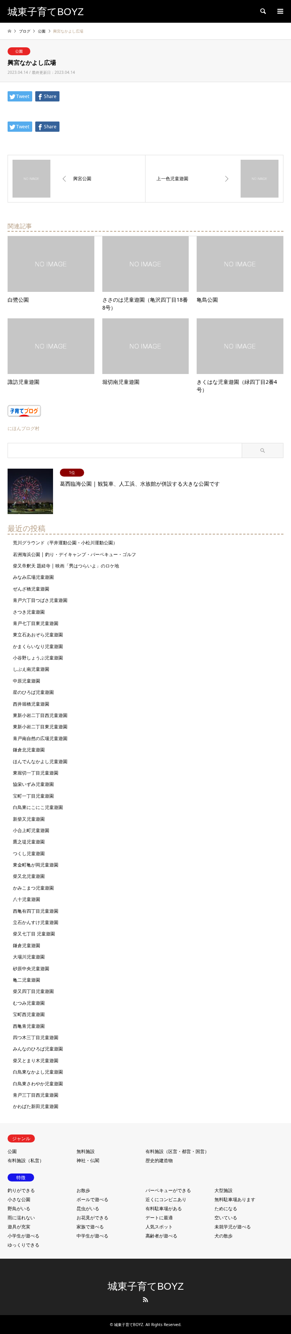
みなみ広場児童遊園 (33, 577)
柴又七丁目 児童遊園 (34, 933)
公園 (19, 51)
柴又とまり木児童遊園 (35, 1060)
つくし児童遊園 (29, 853)
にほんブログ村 (23, 428)
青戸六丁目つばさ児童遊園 (40, 600)
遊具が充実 (19, 1226)
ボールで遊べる (92, 1199)
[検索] (262, 11)
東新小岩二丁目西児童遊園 (40, 715)
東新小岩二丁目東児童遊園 (40, 726)
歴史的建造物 (159, 1160)
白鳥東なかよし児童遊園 (38, 1072)
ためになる (225, 1208)
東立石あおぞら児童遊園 (38, 634)
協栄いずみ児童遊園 (33, 784)
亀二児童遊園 (26, 980)
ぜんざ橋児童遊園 (31, 589)
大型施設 (223, 1190)
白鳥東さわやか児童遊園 (38, 1083)
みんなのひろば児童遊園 (38, 1049)
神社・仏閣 (88, 1160)
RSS (145, 1299)
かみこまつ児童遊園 (33, 888)
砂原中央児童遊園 (31, 968)
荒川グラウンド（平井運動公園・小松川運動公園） (65, 542)
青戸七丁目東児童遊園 (35, 623)
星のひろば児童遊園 (33, 692)
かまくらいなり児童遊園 (38, 646)
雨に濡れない (21, 1217)
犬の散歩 (223, 1236)
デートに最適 (159, 1217)
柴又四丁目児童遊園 (33, 991)
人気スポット (159, 1226)
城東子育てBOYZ (146, 1286)
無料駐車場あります (234, 1199)
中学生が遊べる (92, 1236)
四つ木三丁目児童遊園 (35, 1037)
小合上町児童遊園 (31, 830)
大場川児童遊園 (29, 957)
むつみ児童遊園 (29, 1003)
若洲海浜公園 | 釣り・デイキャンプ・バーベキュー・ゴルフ (74, 554)
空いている (225, 1217)
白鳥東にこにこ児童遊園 (38, 807)
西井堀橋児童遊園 (31, 704)
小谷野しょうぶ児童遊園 (38, 658)
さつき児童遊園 (29, 612)
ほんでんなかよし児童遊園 (40, 761)
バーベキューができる (168, 1190)
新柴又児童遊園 (29, 819)
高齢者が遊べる (161, 1236)
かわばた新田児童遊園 (35, 1106)
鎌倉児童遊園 (26, 945)
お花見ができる (92, 1217)
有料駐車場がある (164, 1208)
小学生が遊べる (23, 1236)
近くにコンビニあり (166, 1199)
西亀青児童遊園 (29, 1026)
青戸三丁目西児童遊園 (35, 1095)
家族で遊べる (90, 1226)
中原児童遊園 (26, 681)
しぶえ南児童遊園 (31, 669)
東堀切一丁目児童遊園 (35, 773)
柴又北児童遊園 (29, 876)
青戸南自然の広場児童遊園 (40, 738)
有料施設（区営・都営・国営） (177, 1151)
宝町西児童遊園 (29, 1014)
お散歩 (83, 1190)
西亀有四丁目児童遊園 (35, 911)
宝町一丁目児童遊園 (33, 796)
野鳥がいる (19, 1208)
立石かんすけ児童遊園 (35, 922)
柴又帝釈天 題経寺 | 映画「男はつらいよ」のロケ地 (66, 566)
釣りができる (21, 1190)
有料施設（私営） (26, 1160)
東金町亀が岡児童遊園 (35, 865)
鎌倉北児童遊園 (29, 749)
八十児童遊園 (26, 899)
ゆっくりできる (23, 1245)
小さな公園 (19, 1199)
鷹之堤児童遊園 (29, 841)
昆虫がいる (88, 1208)
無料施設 (86, 1151)
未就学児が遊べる (232, 1226)
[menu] (279, 11)
